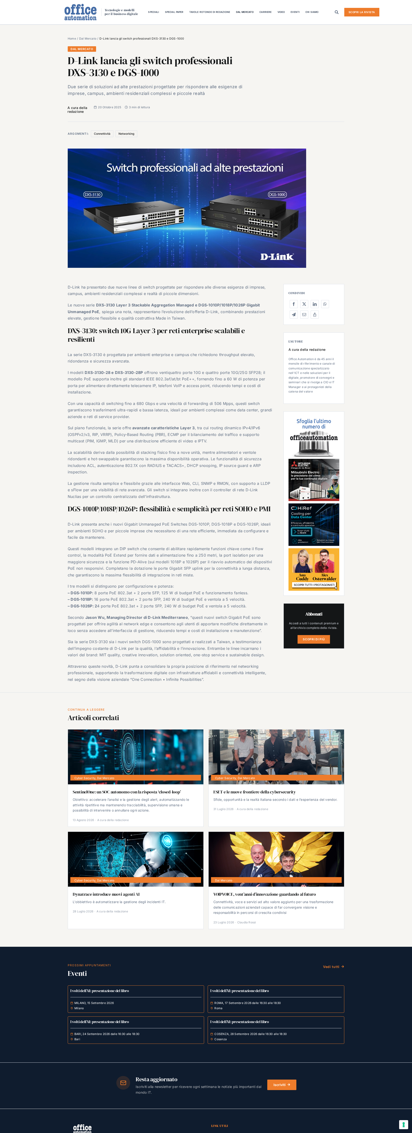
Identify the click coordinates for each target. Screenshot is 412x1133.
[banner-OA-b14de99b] (313, 505)
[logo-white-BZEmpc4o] (82, 1126)
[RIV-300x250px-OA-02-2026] (313, 418)
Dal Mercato (82, 49)
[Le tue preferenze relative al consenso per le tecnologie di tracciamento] (403, 1124)
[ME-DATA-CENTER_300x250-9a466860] (313, 460)
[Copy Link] (314, 314)
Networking (126, 133)
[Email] (304, 314)
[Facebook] (293, 304)
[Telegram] (293, 314)
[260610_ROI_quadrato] (313, 550)
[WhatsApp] (325, 304)
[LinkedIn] (314, 304)
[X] (304, 304)
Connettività (102, 133)
